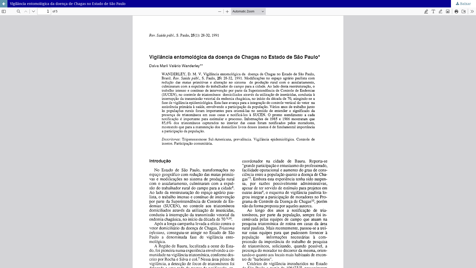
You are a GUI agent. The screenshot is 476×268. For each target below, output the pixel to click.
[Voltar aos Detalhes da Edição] (3, 3)
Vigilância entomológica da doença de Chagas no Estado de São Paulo (67, 3)
